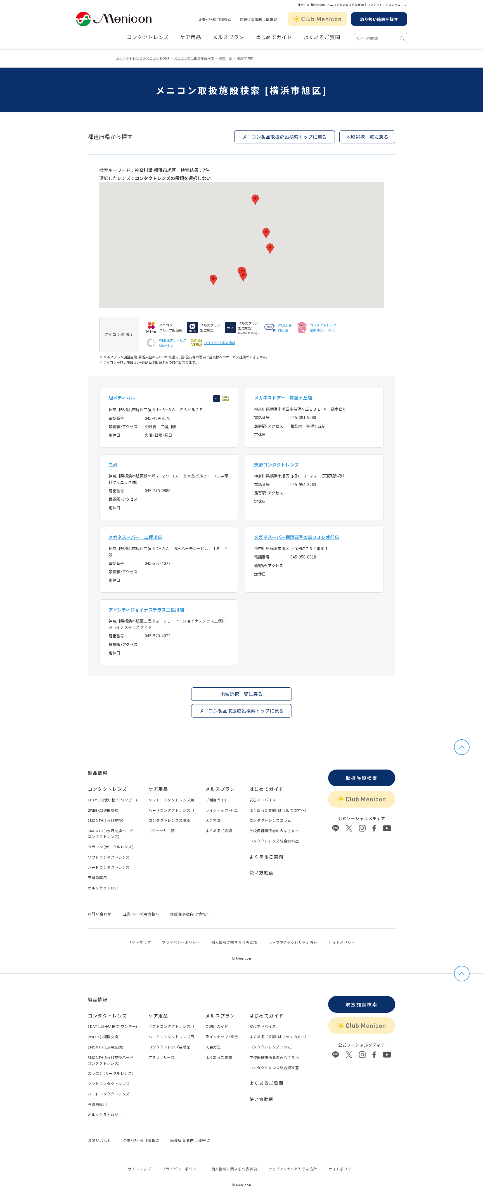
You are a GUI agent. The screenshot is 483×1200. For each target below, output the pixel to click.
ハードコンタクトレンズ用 (171, 810)
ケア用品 (190, 37)
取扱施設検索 (361, 778)
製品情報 (97, 773)
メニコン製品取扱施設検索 (194, 58)
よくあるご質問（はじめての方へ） (278, 810)
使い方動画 (261, 872)
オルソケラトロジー (105, 888)
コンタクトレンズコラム (270, 820)
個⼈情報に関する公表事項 (234, 942)
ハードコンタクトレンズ (109, 867)
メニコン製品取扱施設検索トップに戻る (284, 136)
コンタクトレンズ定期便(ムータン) (323, 327)
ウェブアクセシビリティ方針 (292, 942)
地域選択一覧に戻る (241, 693)
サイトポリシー (341, 942)
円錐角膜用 (97, 877)
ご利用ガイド (216, 800)
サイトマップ (139, 942)
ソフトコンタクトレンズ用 (171, 800)
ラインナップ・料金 (221, 810)
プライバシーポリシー (181, 942)
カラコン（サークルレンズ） (111, 846)
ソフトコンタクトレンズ (109, 857)
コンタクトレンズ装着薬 (169, 820)
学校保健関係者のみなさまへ (274, 830)
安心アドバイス (262, 800)
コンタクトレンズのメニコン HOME (142, 58)
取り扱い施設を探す (379, 19)
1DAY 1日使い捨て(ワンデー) (112, 800)
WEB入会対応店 (285, 327)
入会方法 (213, 820)
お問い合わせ (100, 914)
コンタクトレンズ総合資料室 (274, 841)
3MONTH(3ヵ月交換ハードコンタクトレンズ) (111, 833)
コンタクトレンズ (148, 37)
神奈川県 (225, 58)
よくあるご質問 (322, 37)
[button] (213, 280)
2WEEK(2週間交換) (104, 810)
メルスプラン (228, 37)
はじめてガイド (273, 37)
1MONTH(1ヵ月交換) (105, 820)
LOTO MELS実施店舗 (219, 342)
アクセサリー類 (161, 830)
